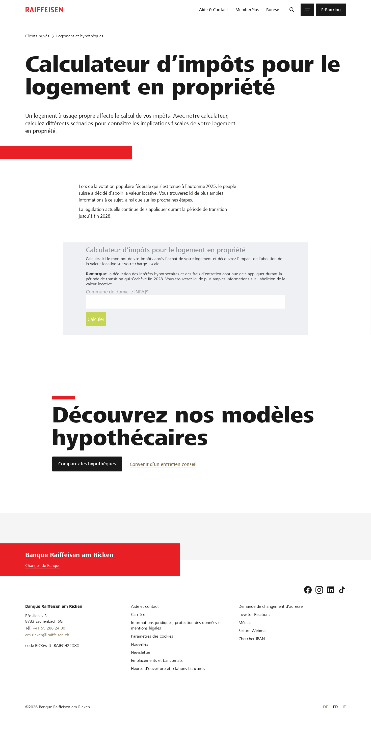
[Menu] (307, 10)
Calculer (96, 319)
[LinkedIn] (330, 590)
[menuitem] (213, 10)
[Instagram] (319, 590)
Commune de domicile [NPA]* (117, 292)
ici (191, 193)
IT (344, 706)
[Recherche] (291, 10)
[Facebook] (308, 590)
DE (325, 706)
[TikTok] (342, 590)
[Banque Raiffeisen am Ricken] (44, 10)
